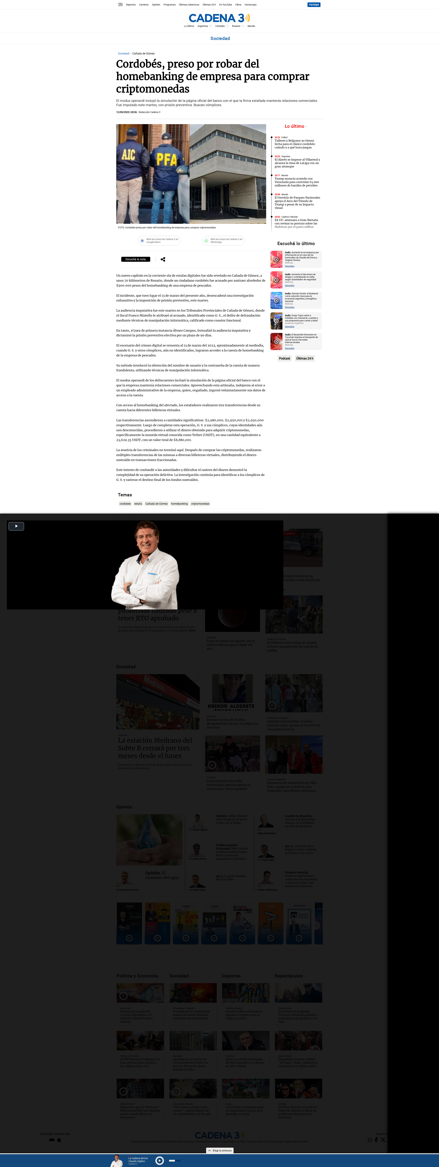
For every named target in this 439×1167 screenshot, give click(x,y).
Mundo (251, 26)
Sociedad (124, 53)
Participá (314, 4)
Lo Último (189, 26)
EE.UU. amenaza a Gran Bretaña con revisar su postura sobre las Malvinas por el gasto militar (296, 223)
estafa (138, 503)
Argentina (203, 26)
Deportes (131, 4)
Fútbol (284, 137)
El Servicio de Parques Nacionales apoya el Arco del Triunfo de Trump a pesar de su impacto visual (297, 203)
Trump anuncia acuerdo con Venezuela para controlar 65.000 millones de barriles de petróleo (297, 182)
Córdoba (220, 26)
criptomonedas (200, 503)
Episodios (289, 266)
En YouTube (225, 4)
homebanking (179, 503)
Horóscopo (251, 4)
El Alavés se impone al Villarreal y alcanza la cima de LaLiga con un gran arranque (297, 163)
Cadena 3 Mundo (289, 217)
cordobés (125, 503)
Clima (238, 4)
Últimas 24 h (209, 4)
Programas (170, 4)
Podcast (284, 358)
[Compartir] (163, 260)
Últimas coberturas (189, 4)
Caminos (144, 4)
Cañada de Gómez (156, 503)
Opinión (156, 4)
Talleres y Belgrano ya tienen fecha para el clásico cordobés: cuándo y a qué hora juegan (295, 144)
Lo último (295, 126)
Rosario (236, 26)
